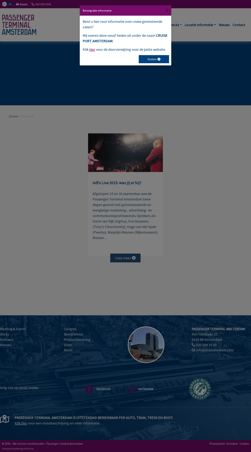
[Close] (167, 10)
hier (92, 49)
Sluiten (152, 59)
